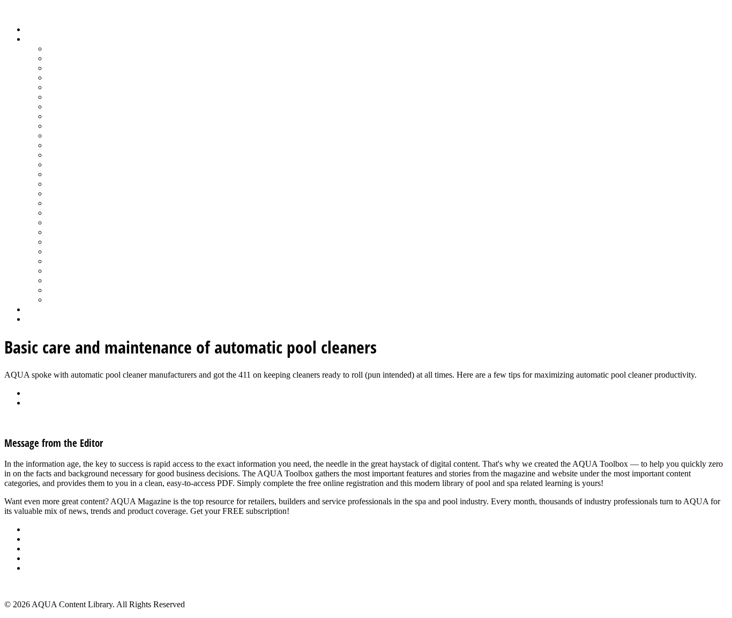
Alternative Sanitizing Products (99, 48)
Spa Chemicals (72, 232)
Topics (37, 38)
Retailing (62, 193)
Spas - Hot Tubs (74, 251)
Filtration (62, 96)
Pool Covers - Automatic (89, 154)
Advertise (42, 538)
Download (44, 402)
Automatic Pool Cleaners (89, 58)
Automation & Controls (87, 67)
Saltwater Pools (73, 290)
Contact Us (45, 558)
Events (37, 548)
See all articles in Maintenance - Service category (87, 420)
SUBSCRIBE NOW (325, 511)
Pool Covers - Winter (82, 164)
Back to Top (25, 586)
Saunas (59, 222)
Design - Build (72, 77)
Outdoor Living (73, 299)
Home (36, 29)
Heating (60, 116)
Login (36, 318)
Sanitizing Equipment (83, 212)
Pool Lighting (70, 174)
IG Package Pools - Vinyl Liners (102, 125)
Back (34, 393)
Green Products (73, 106)
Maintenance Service (82, 135)
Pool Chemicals (73, 145)
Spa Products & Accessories (94, 241)
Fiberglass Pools (74, 87)
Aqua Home (47, 309)
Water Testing (70, 270)
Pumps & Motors (76, 183)
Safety (58, 203)
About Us (42, 529)
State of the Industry (81, 261)
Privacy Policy (50, 567)
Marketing (64, 280)
